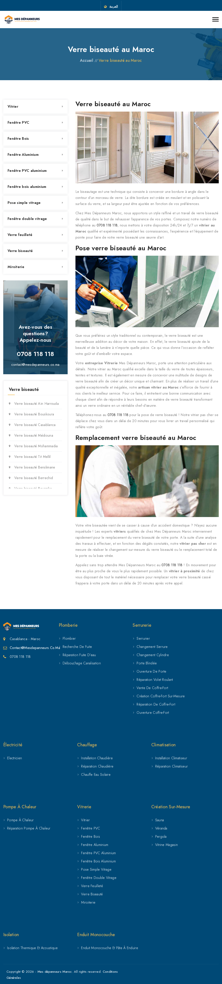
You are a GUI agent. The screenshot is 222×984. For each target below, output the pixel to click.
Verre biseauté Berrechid (33, 477)
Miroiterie (16, 266)
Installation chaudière (97, 758)
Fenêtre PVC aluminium (27, 170)
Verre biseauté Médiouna (33, 435)
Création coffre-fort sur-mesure (161, 696)
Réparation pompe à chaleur (29, 828)
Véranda (161, 828)
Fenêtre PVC (18, 122)
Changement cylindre (153, 654)
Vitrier (13, 106)
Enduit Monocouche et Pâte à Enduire (109, 947)
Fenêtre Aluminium (23, 154)
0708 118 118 (107, 225)
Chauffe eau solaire (96, 774)
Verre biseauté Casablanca (35, 424)
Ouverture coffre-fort (153, 712)
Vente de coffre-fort (152, 687)
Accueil (86, 60)
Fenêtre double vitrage (27, 218)
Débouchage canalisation (82, 663)
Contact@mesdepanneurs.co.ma (35, 647)
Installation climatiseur (171, 758)
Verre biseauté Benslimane (34, 467)
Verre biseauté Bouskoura (34, 414)
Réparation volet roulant (155, 679)
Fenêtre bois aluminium (27, 186)
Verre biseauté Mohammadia (36, 446)
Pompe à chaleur (20, 820)
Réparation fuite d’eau (79, 654)
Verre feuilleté (20, 234)
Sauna (159, 820)
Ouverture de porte (151, 671)
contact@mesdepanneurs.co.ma (35, 364)
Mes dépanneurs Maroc (55, 971)
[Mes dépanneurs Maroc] (22, 19)
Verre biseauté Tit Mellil (32, 456)
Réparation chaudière (97, 766)
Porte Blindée (147, 663)
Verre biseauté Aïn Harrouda (36, 403)
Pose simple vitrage (24, 202)
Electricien (14, 758)
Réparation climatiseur (171, 766)
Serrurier (143, 638)
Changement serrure (152, 646)
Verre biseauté (20, 250)
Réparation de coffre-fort (156, 704)
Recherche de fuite (77, 646)
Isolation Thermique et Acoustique (32, 947)
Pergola (161, 836)
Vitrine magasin (166, 844)
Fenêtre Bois (18, 138)
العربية (113, 6)
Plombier (69, 638)
